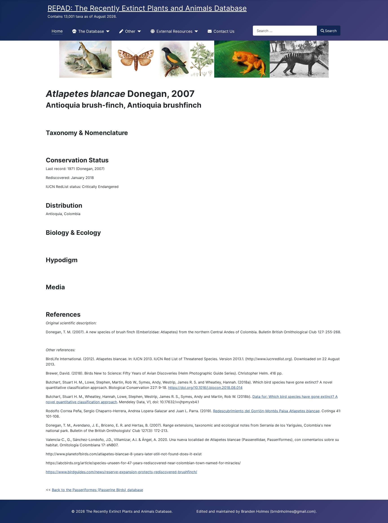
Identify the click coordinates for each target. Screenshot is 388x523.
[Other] (138, 31)
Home (57, 31)
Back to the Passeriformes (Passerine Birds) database (97, 490)
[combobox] (285, 31)
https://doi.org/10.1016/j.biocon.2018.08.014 (205, 387)
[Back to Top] (380, 514)
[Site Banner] (194, 59)
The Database (91, 31)
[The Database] (107, 31)
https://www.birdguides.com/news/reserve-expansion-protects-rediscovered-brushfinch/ (121, 472)
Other (130, 31)
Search (331, 30)
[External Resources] (195, 31)
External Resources (174, 31)
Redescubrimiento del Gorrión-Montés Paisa (266, 411)
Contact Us (224, 31)
